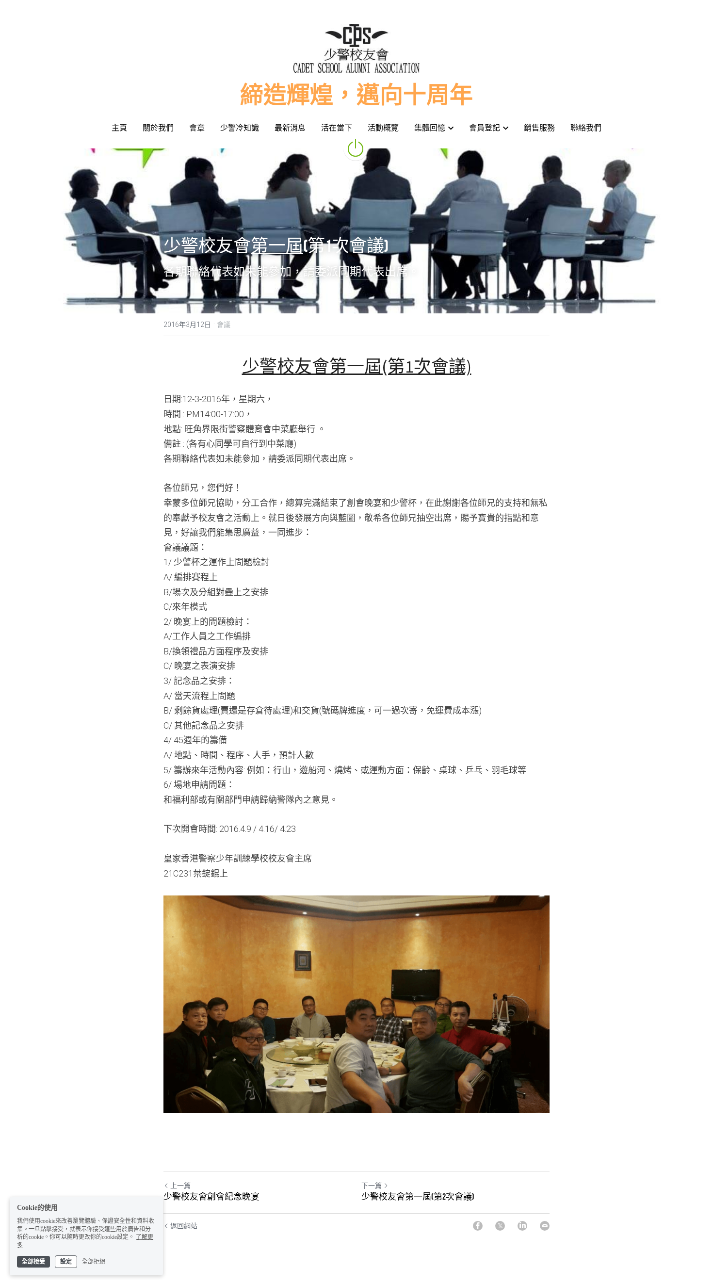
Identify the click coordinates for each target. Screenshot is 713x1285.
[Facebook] (478, 1226)
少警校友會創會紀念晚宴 (211, 1197)
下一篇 (371, 1185)
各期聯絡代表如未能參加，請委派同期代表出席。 (291, 271)
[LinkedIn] (522, 1226)
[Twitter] (500, 1226)
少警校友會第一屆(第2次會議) (417, 1197)
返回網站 (183, 1226)
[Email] (545, 1226)
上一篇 (180, 1185)
